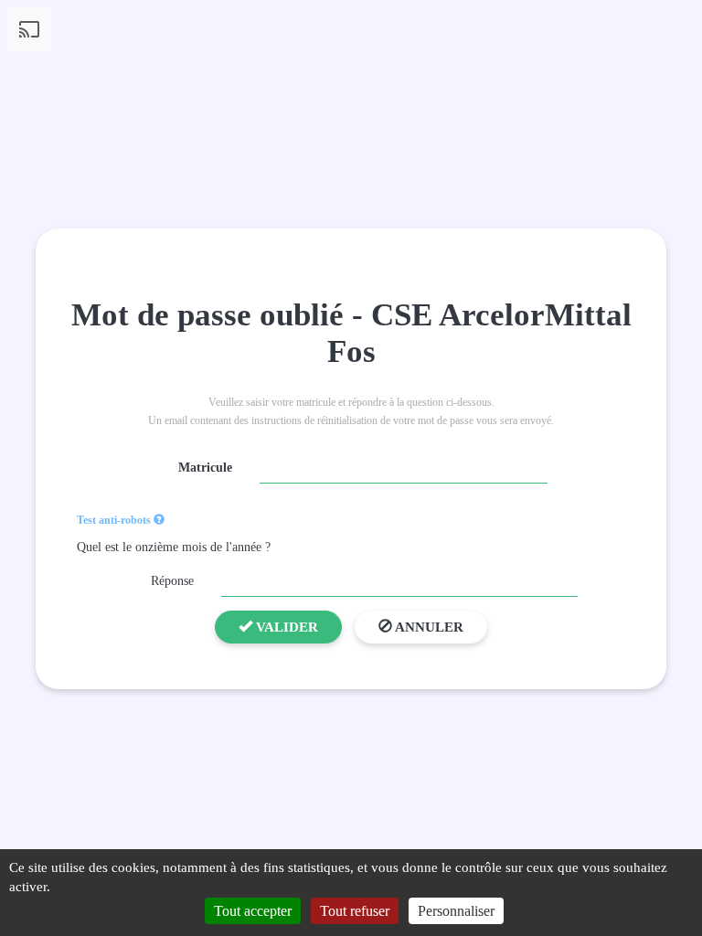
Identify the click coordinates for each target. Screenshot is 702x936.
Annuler (427, 627)
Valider (285, 627)
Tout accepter (253, 911)
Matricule (205, 467)
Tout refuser (354, 911)
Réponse (172, 581)
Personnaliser (456, 911)
